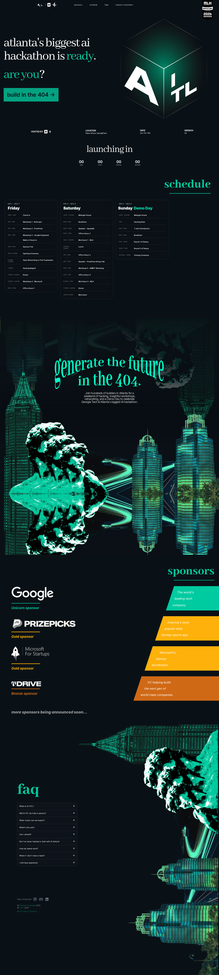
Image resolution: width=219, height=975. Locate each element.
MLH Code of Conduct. (27, 911)
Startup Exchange (27, 905)
